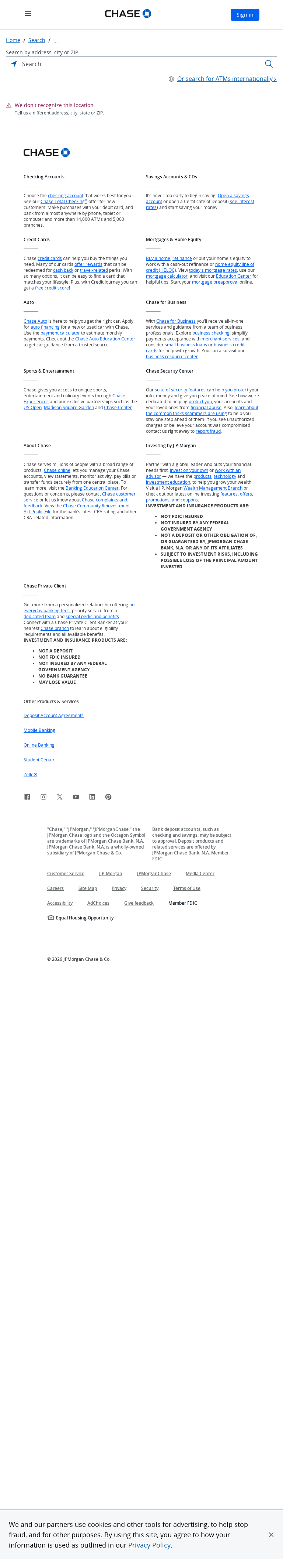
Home (13, 40)
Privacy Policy (149, 1545)
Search (36, 40)
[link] (27, 798)
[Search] (269, 64)
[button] (271, 1535)
